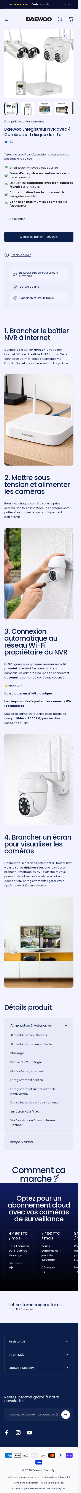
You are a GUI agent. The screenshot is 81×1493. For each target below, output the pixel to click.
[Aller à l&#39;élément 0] (11, 108)
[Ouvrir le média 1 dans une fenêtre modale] (65, 37)
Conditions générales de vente (28, 1488)
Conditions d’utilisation (26, 1482)
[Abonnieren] (65, 1414)
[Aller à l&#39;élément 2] (28, 108)
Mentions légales (56, 1488)
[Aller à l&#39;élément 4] (61, 108)
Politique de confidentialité (55, 1477)
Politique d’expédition (52, 1482)
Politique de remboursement (23, 1477)
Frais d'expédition (35, 154)
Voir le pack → (30, 4)
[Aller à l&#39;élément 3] (44, 108)
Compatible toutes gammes (24, 121)
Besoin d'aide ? (21, 255)
